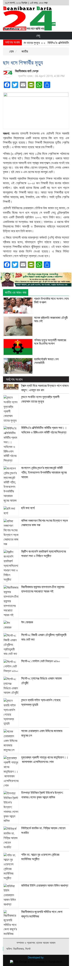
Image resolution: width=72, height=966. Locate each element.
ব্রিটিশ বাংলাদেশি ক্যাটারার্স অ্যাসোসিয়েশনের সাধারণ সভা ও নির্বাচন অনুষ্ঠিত (43, 553)
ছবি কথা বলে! (28, 508)
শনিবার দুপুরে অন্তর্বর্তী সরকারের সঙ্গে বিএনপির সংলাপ (50, 342)
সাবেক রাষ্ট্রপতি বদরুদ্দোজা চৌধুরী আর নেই (51, 319)
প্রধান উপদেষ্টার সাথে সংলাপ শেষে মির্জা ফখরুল (51, 300)
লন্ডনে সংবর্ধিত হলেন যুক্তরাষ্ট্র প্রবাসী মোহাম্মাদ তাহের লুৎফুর (40, 399)
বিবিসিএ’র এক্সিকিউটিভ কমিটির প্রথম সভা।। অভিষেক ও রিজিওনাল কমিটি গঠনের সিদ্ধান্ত (44, 429)
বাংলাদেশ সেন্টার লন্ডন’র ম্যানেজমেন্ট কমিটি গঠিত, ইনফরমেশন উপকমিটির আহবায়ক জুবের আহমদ (44, 472)
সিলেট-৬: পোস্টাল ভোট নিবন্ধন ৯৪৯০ (40, 661)
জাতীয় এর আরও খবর (15, 292)
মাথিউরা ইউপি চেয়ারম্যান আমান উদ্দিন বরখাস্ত (44, 885)
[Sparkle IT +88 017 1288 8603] (36, 961)
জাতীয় (24, 51)
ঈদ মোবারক (27, 622)
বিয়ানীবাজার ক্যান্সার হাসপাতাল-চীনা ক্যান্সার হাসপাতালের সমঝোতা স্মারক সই (42, 589)
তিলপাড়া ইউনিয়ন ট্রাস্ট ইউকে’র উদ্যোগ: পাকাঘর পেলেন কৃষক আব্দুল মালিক (42, 794)
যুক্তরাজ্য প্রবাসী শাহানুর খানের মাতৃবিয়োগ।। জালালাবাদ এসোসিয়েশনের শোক (44, 759)
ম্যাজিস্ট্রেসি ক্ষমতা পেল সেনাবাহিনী (46, 361)
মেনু (37, 35)
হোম (11, 51)
